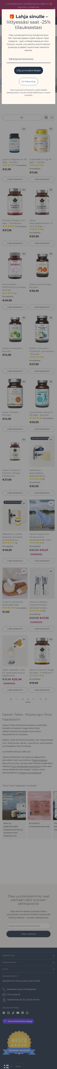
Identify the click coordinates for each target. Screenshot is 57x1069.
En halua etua (29, 81)
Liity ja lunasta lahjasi (29, 70)
